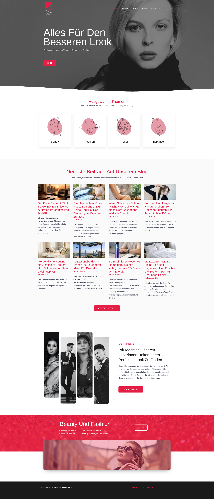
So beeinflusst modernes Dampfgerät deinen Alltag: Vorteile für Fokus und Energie (124, 266)
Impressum (148, 487)
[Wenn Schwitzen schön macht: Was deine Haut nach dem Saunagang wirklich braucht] (125, 198)
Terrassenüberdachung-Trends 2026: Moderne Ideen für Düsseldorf (88, 265)
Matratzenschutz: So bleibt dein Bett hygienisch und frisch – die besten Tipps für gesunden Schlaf (159, 268)
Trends (145, 9)
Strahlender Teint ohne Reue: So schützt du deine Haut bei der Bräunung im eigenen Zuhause (87, 210)
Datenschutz (136, 487)
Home (115, 9)
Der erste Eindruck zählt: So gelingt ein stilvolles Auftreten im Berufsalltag (53, 206)
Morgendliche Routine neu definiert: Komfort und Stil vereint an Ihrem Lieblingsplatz (53, 266)
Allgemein (168, 9)
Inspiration (155, 9)
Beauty (125, 9)
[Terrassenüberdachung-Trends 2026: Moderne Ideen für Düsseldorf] (89, 256)
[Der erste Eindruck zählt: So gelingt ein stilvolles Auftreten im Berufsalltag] (54, 198)
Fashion (135, 9)
